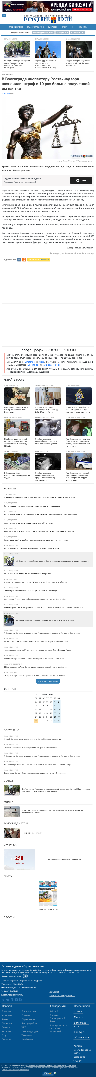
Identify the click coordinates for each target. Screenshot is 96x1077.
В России (10, 917)
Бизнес (5, 1019)
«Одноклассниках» (52, 364)
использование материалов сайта (15, 1070)
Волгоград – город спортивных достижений (58, 1028)
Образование (28, 1019)
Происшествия (16, 27)
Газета (8, 876)
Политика (6, 1011)
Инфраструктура (30, 1031)
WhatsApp (30, 361)
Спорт (64, 27)
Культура (83, 27)
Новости (10, 488)
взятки (69, 253)
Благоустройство (35, 27)
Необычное (27, 1039)
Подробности (82, 1006)
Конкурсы (80, 1032)
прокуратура (57, 253)
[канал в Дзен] (16, 999)
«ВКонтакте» (33, 364)
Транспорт (27, 1035)
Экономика (7, 1015)
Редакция (54, 991)
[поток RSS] (20, 999)
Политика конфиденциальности (63, 1066)
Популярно (11, 730)
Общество (7, 1023)
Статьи (8, 780)
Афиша (8, 802)
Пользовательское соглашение (38, 1066)
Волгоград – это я (16, 823)
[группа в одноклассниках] (12, 999)
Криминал (7, 74)
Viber (41, 361)
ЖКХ (73, 27)
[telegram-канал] (3, 1000)
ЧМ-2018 (54, 1011)
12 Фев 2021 (6, 93)
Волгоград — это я (81, 1024)
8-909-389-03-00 (63, 350)
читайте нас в (38, 259)
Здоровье (52, 27)
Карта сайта (79, 1057)
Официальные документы (62, 995)
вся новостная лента (48, 681)
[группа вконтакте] (8, 999)
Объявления (81, 1037)
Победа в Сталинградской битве (57, 1018)
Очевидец (6, 1039)
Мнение (78, 1017)
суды (78, 253)
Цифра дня (11, 844)
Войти (79, 1061)
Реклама (78, 1046)
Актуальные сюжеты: (20, 32)
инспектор (88, 253)
